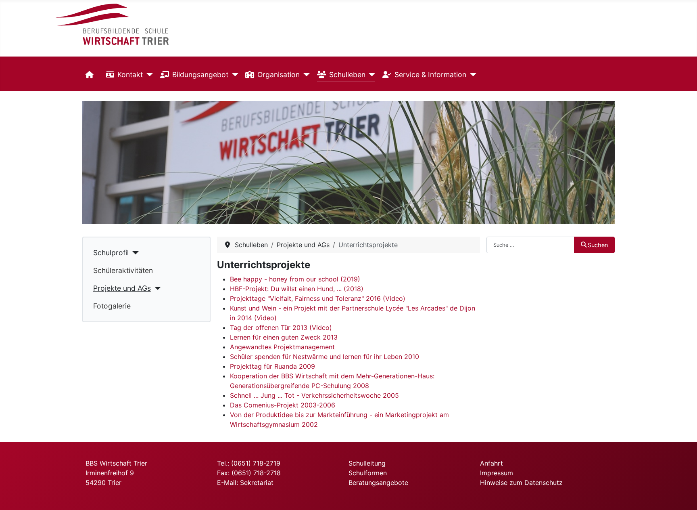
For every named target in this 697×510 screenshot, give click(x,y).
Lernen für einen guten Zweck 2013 (284, 337)
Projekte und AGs (122, 288)
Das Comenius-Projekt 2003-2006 (282, 405)
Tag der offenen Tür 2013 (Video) (281, 327)
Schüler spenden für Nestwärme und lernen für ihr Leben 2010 (324, 357)
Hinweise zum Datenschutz (521, 483)
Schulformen (367, 473)
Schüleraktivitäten (123, 270)
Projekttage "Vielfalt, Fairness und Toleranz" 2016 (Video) (317, 298)
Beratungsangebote (378, 483)
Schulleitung (367, 463)
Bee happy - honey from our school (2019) (295, 279)
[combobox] (530, 245)
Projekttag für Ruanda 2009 (272, 366)
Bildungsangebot (200, 74)
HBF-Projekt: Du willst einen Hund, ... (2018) (296, 289)
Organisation (278, 74)
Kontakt (130, 74)
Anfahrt (491, 463)
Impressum (496, 473)
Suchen (598, 244)
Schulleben (347, 74)
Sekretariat (256, 483)
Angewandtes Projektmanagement (282, 347)
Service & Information (430, 74)
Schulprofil (111, 252)
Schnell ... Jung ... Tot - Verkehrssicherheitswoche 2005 (314, 395)
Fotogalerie (112, 306)
